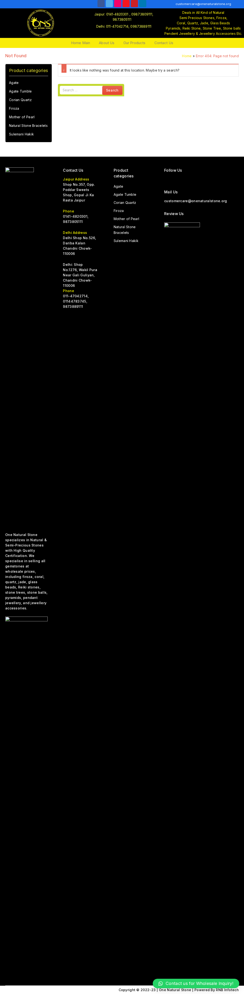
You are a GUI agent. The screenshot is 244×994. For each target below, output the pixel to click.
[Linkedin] (142, 3)
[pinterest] (134, 3)
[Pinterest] (203, 179)
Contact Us (163, 43)
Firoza (14, 108)
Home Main (80, 43)
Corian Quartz (20, 100)
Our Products (134, 43)
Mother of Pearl (22, 117)
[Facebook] (101, 3)
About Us (106, 43)
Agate (14, 83)
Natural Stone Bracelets (28, 126)
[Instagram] (117, 3)
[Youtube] (126, 3)
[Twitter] (109, 3)
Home (187, 56)
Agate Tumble (20, 91)
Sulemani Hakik (21, 134)
